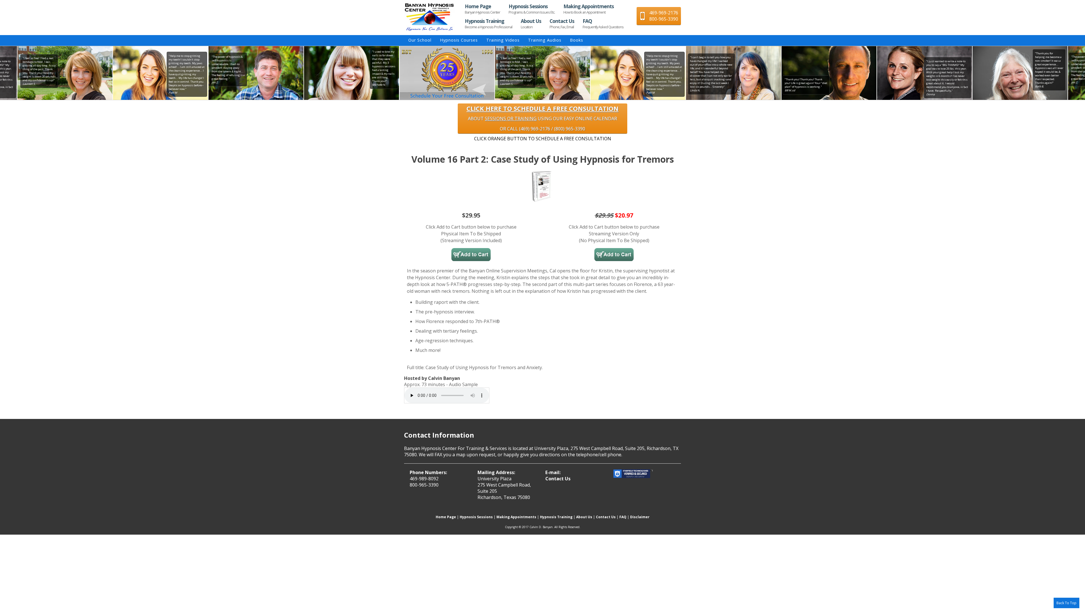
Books (576, 40)
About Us (531, 23)
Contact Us (562, 23)
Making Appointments (588, 9)
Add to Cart (471, 254)
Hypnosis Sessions (532, 9)
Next (685, 73)
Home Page (482, 9)
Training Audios (544, 40)
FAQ (603, 23)
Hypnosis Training (488, 23)
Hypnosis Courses (459, 40)
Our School (419, 40)
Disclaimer (640, 517)
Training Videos (503, 40)
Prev (399, 73)
